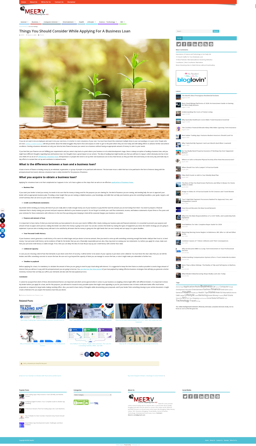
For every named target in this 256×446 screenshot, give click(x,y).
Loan (41, 295)
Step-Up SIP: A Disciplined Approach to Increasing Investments (138, 344)
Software (220, 298)
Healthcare (195, 293)
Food (222, 289)
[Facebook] (86, 354)
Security (179, 298)
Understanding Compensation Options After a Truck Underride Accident (209, 257)
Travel (193, 300)
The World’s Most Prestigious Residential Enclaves (200, 95)
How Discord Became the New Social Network (199, 208)
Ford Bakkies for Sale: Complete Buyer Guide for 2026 (202, 224)
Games (231, 289)
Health (81, 22)
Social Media (211, 298)
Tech (225, 298)
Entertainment (68, 22)
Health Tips (203, 292)
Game (226, 289)
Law (178, 295)
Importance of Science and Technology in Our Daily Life (193, 54)
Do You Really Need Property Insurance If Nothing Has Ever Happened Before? (207, 152)
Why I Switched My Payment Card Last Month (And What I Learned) (91, 320)
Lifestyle (90, 22)
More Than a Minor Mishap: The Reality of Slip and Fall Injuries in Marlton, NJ (209, 266)
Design (231, 287)
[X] (91, 354)
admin (22, 35)
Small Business (202, 298)
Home (23, 2)
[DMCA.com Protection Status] (81, 405)
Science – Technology (107, 22)
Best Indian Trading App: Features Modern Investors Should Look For (42, 320)
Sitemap (226, 440)
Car (213, 286)
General (23, 22)
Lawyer (182, 295)
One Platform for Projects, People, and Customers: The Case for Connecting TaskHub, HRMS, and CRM (90, 344)
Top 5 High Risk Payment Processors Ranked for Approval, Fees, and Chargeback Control (207, 200)
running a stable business (34, 144)
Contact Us (59, 2)
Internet (233, 293)
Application (189, 286)
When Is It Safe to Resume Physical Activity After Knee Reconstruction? (208, 159)
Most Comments (182, 50)
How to (218, 292)
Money (215, 295)
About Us (33, 2)
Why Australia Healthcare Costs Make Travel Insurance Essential (205, 120)
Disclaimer (71, 2)
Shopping (195, 298)
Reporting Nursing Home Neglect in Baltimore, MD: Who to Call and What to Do (209, 233)
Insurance (227, 292)
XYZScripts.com (136, 445)
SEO (121, 22)
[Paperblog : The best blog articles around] (94, 405)
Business (35, 22)
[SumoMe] (106, 354)
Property (221, 295)
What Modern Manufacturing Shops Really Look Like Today (204, 274)
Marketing (203, 295)
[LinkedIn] (101, 354)
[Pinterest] (96, 354)
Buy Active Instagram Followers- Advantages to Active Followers (146, 376)
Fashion (206, 289)
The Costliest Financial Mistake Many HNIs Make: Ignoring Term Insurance (209, 127)
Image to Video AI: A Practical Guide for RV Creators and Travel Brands (208, 191)
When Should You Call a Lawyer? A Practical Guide (200, 167)
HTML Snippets (120, 445)
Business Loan (31, 295)
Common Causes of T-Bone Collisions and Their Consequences (205, 241)
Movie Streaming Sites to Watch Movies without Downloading (195, 65)
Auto (197, 286)
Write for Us (46, 2)
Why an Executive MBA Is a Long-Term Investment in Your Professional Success (42, 344)
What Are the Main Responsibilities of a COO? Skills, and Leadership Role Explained (139, 321)
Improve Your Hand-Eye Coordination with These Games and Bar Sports (40, 376)
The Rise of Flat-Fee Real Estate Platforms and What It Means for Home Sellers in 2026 (208, 184)
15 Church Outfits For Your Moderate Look (189, 57)
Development (180, 289)
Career (217, 287)
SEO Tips (189, 298)
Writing (198, 301)
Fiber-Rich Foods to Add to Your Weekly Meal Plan (200, 175)
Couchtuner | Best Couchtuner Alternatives (189, 62)
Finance (42, 35)
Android (178, 287)
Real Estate (228, 295)
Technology (182, 300)
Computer (224, 286)
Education (188, 289)
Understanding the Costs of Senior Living (197, 112)
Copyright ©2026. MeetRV (26, 440)
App (182, 287)
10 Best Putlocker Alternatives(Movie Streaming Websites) (194, 60)
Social (179, 38)
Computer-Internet (51, 22)
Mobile (210, 295)
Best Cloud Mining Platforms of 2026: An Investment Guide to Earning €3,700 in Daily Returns (207, 104)
